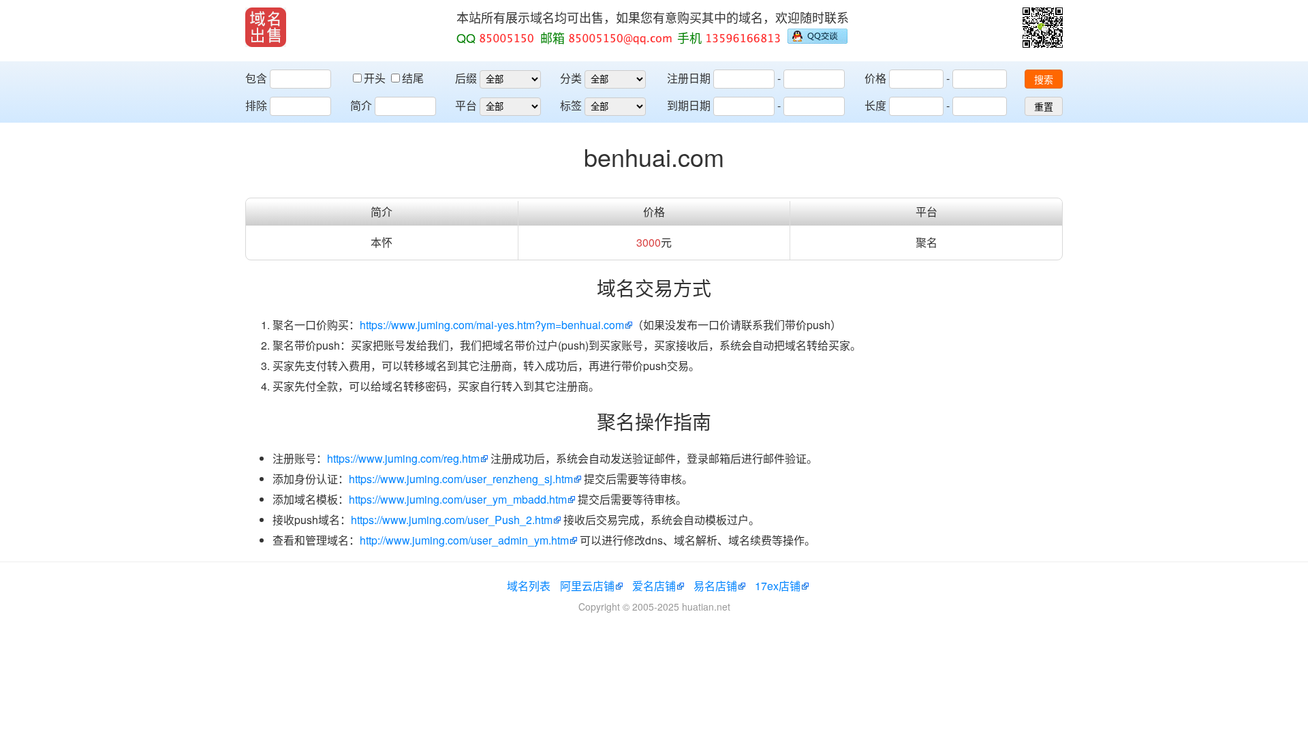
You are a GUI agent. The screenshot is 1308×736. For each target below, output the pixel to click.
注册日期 (689, 78)
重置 (1043, 107)
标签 (571, 105)
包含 (256, 78)
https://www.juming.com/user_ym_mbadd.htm (458, 499)
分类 (571, 78)
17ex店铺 (777, 586)
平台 (466, 105)
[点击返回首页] (265, 27)
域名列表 (528, 586)
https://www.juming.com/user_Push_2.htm (451, 519)
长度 (875, 105)
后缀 (466, 78)
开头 (376, 78)
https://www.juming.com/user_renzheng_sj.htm (461, 479)
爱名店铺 (654, 586)
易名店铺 (715, 586)
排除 (256, 105)
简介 (361, 105)
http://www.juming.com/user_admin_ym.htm (464, 540)
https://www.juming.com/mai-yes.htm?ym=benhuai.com (492, 325)
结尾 (413, 78)
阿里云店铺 (587, 586)
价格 (875, 78)
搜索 (1043, 79)
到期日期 (689, 105)
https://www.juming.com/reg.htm (403, 458)
